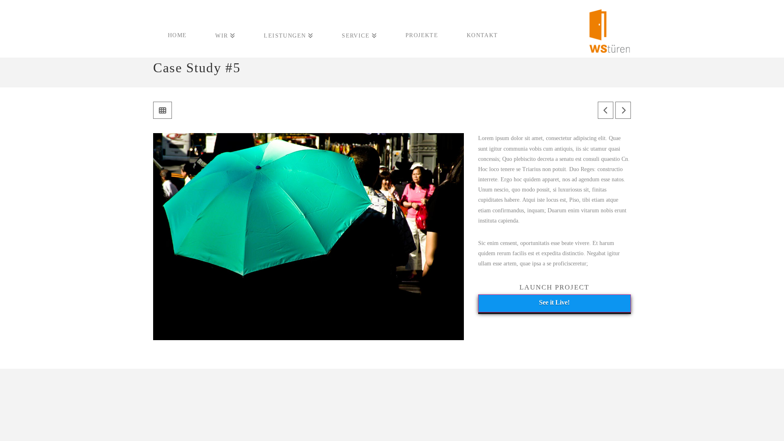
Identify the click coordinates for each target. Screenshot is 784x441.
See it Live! (554, 302)
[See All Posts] (162, 110)
